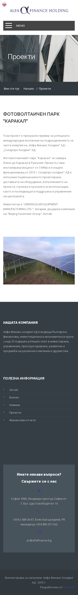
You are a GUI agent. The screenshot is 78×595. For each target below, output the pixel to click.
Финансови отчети (22, 420)
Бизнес (14, 397)
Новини (14, 405)
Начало (29, 88)
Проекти (15, 412)
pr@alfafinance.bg (39, 540)
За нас (13, 390)
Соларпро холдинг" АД (53, 172)
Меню (20, 26)
